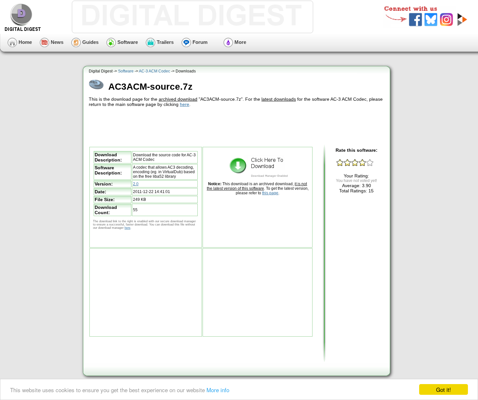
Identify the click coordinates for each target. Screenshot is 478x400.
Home (24, 42)
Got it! (443, 389)
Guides (90, 42)
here (184, 104)
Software (127, 42)
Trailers (164, 42)
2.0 (136, 184)
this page (270, 193)
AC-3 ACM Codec (154, 71)
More (239, 42)
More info (217, 390)
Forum (199, 42)
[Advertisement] (237, 126)
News (56, 42)
